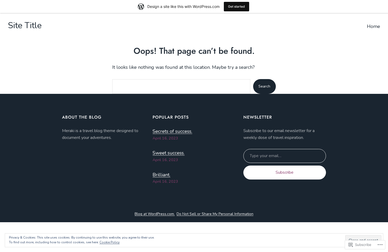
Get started (236, 6)
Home (373, 26)
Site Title (25, 25)
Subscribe (285, 172)
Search (264, 86)
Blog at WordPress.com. (155, 213)
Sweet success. (168, 153)
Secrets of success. (172, 131)
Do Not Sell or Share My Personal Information (215, 213)
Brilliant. (161, 175)
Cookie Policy (110, 242)
